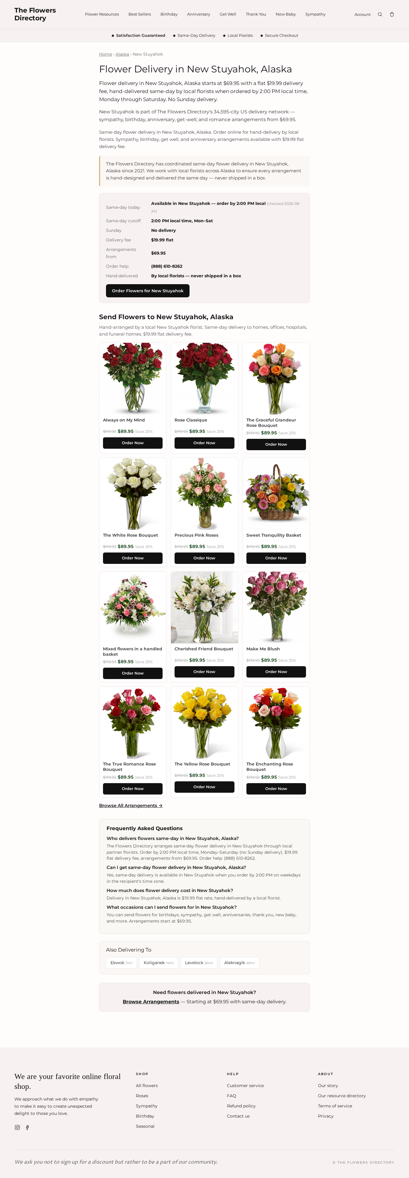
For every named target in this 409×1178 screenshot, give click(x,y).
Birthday (169, 14)
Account (363, 14)
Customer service (245, 1085)
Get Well (228, 14)
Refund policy (241, 1106)
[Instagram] (17, 1127)
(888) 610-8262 (166, 266)
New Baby (286, 14)
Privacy (326, 1116)
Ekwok (121, 962)
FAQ (231, 1095)
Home (105, 54)
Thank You (256, 14)
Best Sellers (139, 14)
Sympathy (315, 14)
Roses (142, 1095)
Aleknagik (239, 962)
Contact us (238, 1116)
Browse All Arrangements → (131, 805)
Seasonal (145, 1126)
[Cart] (392, 14)
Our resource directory (342, 1095)
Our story (328, 1085)
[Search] (380, 14)
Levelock (199, 962)
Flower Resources (102, 14)
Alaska (122, 54)
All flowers (147, 1085)
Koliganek (159, 962)
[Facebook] (28, 1127)
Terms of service (335, 1106)
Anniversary (198, 14)
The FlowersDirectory (35, 14)
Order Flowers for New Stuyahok (148, 290)
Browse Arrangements (151, 1002)
